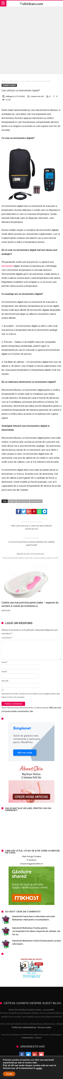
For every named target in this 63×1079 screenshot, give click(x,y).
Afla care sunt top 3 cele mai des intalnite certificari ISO (31, 525)
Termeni (38, 1038)
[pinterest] (34, 511)
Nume (5, 662)
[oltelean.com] (31, 4)
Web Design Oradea (31, 856)
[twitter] (23, 511)
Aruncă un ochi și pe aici (30, 554)
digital (12, 501)
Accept (9, 1074)
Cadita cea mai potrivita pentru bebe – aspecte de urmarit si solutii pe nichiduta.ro (30, 604)
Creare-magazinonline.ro (31, 863)
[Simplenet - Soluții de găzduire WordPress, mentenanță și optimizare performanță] (31, 742)
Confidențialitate (27, 1038)
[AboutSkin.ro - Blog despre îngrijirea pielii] (31, 783)
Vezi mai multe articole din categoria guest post (30, 558)
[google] (28, 511)
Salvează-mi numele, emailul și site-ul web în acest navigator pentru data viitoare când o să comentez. (31, 695)
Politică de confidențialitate (24, 1027)
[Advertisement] (31, 40)
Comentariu (7, 638)
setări (39, 1068)
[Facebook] (22, 1054)
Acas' (4, 81)
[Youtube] (41, 1054)
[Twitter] (28, 1054)
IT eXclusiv (31, 860)
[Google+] (34, 1054)
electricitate (22, 501)
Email (4, 671)
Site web (5, 681)
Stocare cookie (44, 1027)
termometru (7, 266)
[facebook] (18, 511)
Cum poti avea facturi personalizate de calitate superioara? (31, 541)
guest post (13, 81)
